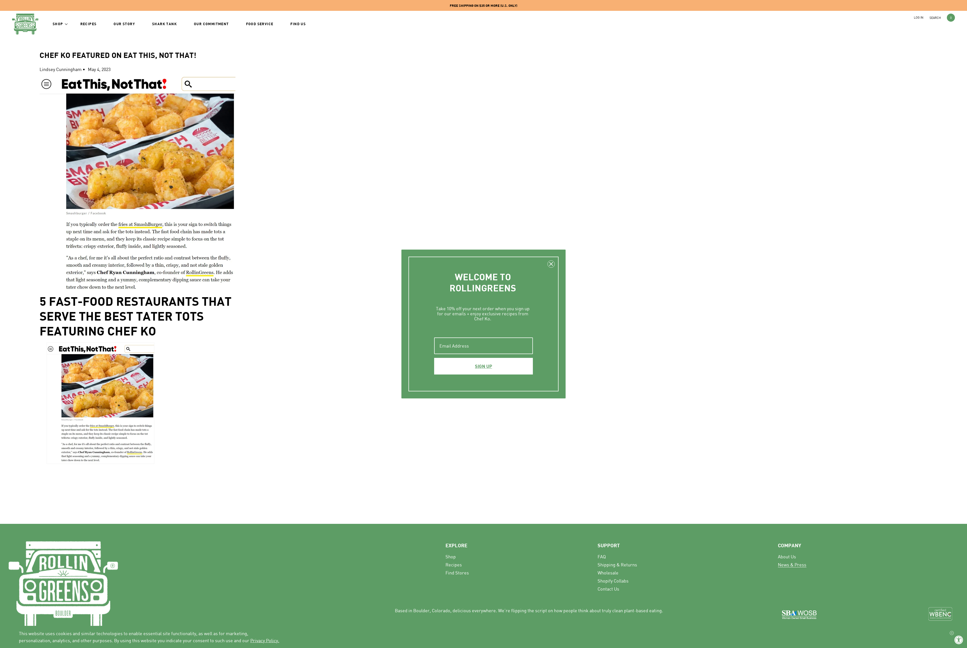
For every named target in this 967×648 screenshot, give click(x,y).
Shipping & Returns (617, 564)
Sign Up (483, 366)
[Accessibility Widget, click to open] (958, 639)
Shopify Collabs (613, 581)
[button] (58, 24)
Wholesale (608, 572)
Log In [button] (918, 17)
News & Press (792, 564)
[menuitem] (686, 557)
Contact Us (608, 589)
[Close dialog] (551, 264)
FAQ (602, 556)
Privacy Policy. (264, 640)
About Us (787, 556)
